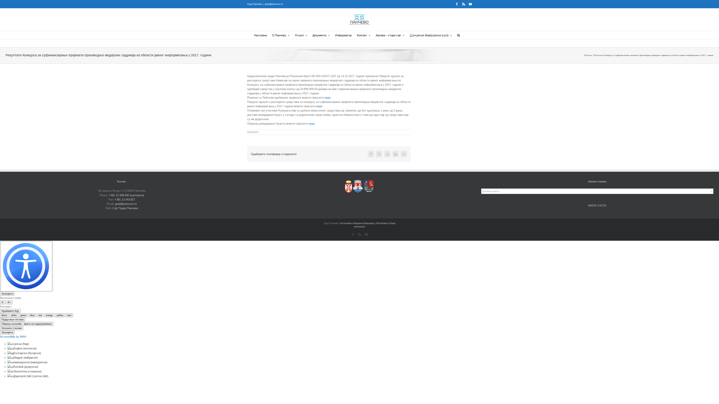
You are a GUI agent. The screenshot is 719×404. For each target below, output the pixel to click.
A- (2, 302)
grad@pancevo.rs (274, 4)
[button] (458, 35)
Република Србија (385, 223)
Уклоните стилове (11, 328)
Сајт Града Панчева (125, 208)
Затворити (7, 293)
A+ (9, 302)
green (23, 315)
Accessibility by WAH (13, 336)
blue (32, 315)
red (40, 315)
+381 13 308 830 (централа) (126, 195)
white (14, 315)
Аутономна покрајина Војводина (357, 223)
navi (69, 315)
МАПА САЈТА (597, 205)
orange (49, 315)
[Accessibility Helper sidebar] (26, 266)
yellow (60, 315)
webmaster (359, 226)
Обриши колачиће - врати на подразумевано (26, 323)
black (4, 315)
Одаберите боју (10, 311)
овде (327, 97)
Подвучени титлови (12, 319)
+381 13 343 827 (125, 199)
